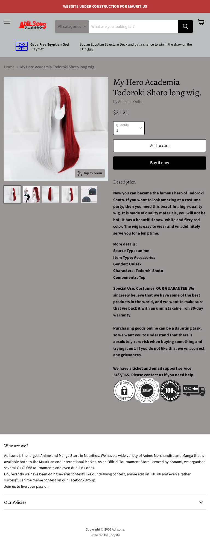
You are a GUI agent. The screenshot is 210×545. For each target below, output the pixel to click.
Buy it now (159, 163)
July (90, 49)
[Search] (185, 26)
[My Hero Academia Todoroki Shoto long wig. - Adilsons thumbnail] (12, 194)
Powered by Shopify (105, 535)
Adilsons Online (131, 102)
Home (9, 67)
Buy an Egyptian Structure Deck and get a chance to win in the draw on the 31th (136, 47)
